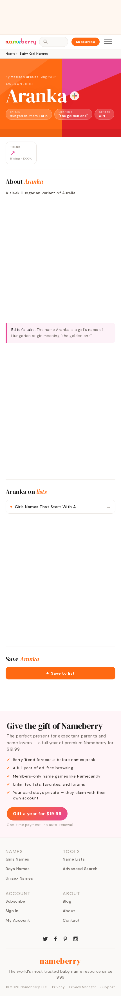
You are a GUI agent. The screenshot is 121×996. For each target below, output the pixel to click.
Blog (67, 901)
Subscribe (85, 42)
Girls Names (17, 859)
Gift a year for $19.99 (37, 814)
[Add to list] (74, 95)
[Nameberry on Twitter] (45, 938)
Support (107, 987)
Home (10, 54)
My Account (18, 920)
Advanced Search (80, 868)
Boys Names (18, 868)
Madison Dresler (25, 77)
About (69, 910)
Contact (71, 920)
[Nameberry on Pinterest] (65, 938)
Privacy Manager (82, 987)
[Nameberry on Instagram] (76, 938)
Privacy (58, 987)
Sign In (12, 910)
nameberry (60, 961)
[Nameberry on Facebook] (55, 938)
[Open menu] (108, 42)
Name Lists (74, 859)
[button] (60, 673)
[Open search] (53, 42)
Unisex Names (19, 878)
